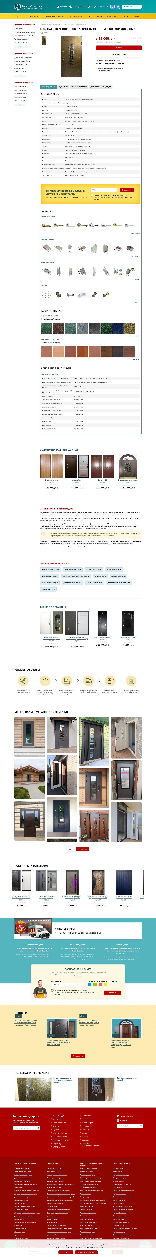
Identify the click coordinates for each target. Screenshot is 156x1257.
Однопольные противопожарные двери (61, 1194)
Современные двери (21, 1238)
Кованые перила (20, 100)
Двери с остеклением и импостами (59, 1228)
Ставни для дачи (86, 1209)
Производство (87, 1126)
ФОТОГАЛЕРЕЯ (59, 1147)
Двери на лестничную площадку (25, 1184)
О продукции (58, 1144)
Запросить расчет (131, 7)
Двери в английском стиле (89, 1228)
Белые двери (117, 1171)
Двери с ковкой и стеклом (72, 582)
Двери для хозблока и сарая (24, 1178)
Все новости (78, 1056)
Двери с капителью (21, 1200)
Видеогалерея (87, 1123)
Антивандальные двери (72, 569)
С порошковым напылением (24, 32)
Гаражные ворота (20, 93)
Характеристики (48, 87)
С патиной (18, 1225)
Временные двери (86, 1171)
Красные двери (52, 1219)
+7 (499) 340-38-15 (127, 1116)
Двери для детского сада (56, 1238)
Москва (63, 7)
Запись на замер (119, 54)
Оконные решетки (60, 1137)
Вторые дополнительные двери (91, 1178)
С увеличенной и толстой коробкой (26, 1190)
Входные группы (20, 71)
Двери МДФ (18, 28)
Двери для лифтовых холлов (57, 1175)
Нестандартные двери (55, 1178)
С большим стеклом (54, 1187)
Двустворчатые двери (87, 1232)
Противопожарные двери (23, 35)
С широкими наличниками (89, 1187)
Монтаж (85, 1133)
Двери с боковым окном (88, 1168)
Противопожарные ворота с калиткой (93, 1203)
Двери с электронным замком (123, 1235)
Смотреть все (135, 233)
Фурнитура (63, 87)
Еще (20, 46)
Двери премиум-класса (88, 1213)
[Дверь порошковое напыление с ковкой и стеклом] (71, 56)
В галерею (82, 849)
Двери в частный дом (22, 61)
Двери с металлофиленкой (56, 1225)
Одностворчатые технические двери (27, 1213)
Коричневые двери (48, 589)
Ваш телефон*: (56, 981)
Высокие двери (118, 1168)
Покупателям (111, 16)
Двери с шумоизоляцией (55, 1203)
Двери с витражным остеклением (91, 1190)
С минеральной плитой (121, 1222)
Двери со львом (85, 1194)
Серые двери (117, 1187)
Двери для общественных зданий (91, 1238)
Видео (99, 16)
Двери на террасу (119, 1203)
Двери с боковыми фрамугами (25, 1163)
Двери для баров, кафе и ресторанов (76, 576)
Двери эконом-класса (120, 1216)
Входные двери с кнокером (122, 1197)
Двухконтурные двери (94, 569)
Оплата (85, 1137)
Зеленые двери (52, 1206)
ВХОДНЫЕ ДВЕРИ (60, 1116)
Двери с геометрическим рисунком (125, 1228)
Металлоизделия (76, 16)
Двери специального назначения (25, 1222)
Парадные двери (20, 42)
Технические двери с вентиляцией (59, 1209)
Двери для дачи (100, 576)
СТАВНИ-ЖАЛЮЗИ (60, 1133)
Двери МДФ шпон (119, 1200)
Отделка (56, 1130)
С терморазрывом (60, 1123)
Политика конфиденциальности (90, 1144)
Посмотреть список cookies (86, 1252)
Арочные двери (19, 1235)
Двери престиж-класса (49, 576)
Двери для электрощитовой (24, 1216)
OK (66, 1252)
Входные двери (32, 16)
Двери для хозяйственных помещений (60, 1197)
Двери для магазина (118, 576)
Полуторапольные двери (23, 1175)
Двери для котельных (54, 1168)
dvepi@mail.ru (125, 1120)
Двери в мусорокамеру (121, 1175)
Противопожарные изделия (54, 16)
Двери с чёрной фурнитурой (123, 1209)
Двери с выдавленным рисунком (58, 1190)
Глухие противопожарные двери (25, 1194)
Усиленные (18, 1187)
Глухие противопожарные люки (25, 1206)
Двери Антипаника (119, 1194)
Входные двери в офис (50, 582)
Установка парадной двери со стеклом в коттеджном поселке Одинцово (89, 1023)
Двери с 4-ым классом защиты (90, 1181)
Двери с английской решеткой (123, 1190)
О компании (86, 1116)
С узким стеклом (118, 1181)
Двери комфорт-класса (55, 1181)
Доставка (85, 1130)
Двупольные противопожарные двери (93, 1200)
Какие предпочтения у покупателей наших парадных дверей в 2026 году (121, 1043)
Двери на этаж (19, 1219)
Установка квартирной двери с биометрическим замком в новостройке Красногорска (25, 1023)
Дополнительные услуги (101, 87)
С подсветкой (52, 1222)
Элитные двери (118, 1225)
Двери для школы (53, 1163)
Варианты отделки (79, 87)
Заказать (119, 48)
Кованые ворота (20, 97)
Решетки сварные (20, 87)
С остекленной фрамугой (122, 1184)
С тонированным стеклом (89, 1184)
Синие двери (51, 1171)
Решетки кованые (20, 90)
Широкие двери (19, 1232)
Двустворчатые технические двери (59, 1232)
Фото (90, 16)
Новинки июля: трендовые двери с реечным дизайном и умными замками (58, 1042)
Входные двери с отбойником (57, 1213)
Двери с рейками (53, 1235)
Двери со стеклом (53, 1216)
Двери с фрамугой (119, 1213)
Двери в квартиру (20, 64)
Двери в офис (19, 68)
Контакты (136, 16)
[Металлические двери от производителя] (26, 1116)
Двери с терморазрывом (23, 57)
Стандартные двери (114, 569)
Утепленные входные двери (123, 1206)
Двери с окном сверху (22, 1197)
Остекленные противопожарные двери (60, 1184)
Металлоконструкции (61, 1140)
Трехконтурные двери (87, 1235)
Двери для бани (118, 1219)
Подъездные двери (21, 1209)
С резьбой (83, 1216)
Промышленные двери (22, 1168)
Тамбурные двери (20, 39)
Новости (125, 16)
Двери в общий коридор (88, 1222)
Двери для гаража (86, 1219)
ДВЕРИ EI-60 (58, 1119)
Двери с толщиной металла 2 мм (118, 582)
